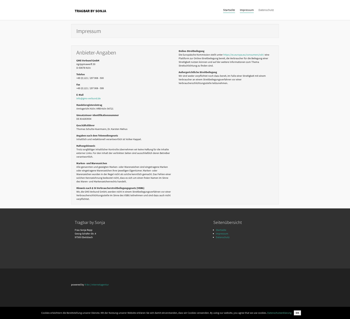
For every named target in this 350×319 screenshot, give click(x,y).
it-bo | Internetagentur (97, 284)
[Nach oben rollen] (342, 311)
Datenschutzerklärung (279, 312)
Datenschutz (223, 237)
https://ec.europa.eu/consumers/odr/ (243, 54)
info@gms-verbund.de (88, 98)
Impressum (222, 233)
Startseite (221, 230)
